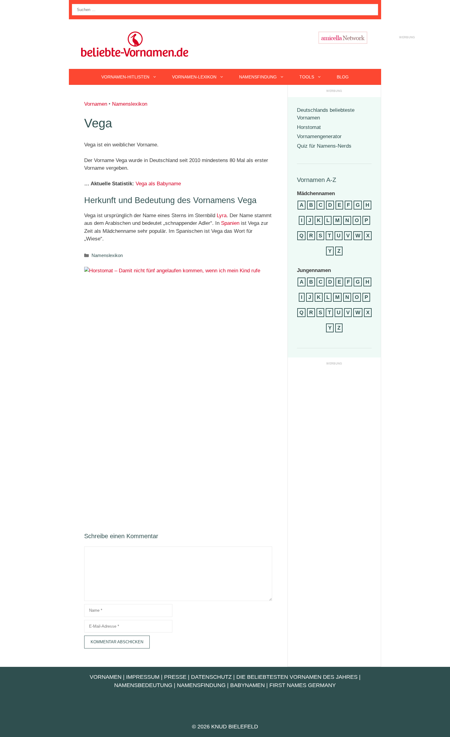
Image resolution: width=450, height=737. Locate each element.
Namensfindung (258, 76)
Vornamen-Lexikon (194, 76)
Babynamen (247, 685)
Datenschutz (211, 677)
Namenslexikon (129, 104)
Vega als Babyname (158, 184)
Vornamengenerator (319, 136)
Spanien (230, 223)
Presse (175, 677)
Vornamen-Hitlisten (125, 76)
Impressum (142, 677)
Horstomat (309, 127)
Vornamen (95, 104)
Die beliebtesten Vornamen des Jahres (297, 677)
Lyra (222, 215)
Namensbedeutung (143, 685)
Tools (306, 76)
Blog (343, 76)
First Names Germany (302, 685)
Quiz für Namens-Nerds (324, 146)
